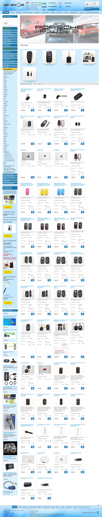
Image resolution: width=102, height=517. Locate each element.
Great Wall (6, 101)
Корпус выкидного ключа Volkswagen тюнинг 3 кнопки (26, 253)
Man (5, 119)
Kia (4, 113)
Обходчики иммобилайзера (10, 71)
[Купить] (32, 110)
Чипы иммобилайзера (10, 160)
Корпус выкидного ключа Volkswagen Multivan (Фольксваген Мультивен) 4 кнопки (28, 219)
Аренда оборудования (8, 183)
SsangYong (6, 145)
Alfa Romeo (6, 77)
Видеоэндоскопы (7, 42)
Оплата (12, 12)
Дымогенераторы (7, 33)
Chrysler (5, 91)
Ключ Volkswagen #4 (25, 362)
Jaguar (5, 110)
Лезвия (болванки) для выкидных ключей (9, 73)
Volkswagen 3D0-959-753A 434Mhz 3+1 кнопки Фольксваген (78, 89)
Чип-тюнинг (6, 37)
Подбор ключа (73, 12)
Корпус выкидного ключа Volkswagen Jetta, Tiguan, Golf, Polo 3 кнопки (61, 219)
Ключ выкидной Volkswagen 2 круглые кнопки (43, 253)
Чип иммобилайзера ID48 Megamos (44, 477)
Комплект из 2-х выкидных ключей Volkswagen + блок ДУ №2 (61, 320)
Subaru (5, 146)
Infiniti (5, 106)
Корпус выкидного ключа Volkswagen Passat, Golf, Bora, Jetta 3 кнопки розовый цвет (27, 184)
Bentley (5, 80)
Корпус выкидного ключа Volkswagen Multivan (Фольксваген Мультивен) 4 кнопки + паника (78, 184)
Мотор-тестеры (7, 31)
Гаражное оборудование (9, 35)
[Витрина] (95, 84)
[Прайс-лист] (97, 84)
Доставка (18, 12)
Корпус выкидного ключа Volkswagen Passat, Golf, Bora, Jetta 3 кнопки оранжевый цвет (43, 184)
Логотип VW (23, 149)
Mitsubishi (6, 127)
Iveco (5, 108)
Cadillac (5, 86)
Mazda (5, 122)
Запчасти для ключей (9, 159)
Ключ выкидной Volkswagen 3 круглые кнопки (60, 253)
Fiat (4, 98)
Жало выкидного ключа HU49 (43, 424)
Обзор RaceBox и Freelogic (8, 365)
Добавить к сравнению (26, 132)
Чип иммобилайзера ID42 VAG (27, 477)
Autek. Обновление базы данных (9, 472)
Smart (5, 143)
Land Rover (6, 115)
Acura (5, 75)
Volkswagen (6, 152)
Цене (35, 83)
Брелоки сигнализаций (8, 176)
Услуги (5, 179)
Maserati (6, 120)
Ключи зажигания (7, 69)
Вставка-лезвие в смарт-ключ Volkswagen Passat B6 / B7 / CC (27, 425)
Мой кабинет (88, 8)
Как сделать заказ (27, 12)
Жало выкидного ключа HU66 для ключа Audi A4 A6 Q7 (78, 425)
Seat (5, 139)
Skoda (5, 141)
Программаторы (7, 40)
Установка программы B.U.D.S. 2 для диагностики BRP (9, 457)
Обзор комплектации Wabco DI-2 (9, 386)
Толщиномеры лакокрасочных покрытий (9, 59)
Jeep (5, 112)
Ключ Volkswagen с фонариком (77, 319)
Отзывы (82, 12)
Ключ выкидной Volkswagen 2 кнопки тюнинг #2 (43, 320)
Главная (6, 12)
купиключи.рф (68, 2)
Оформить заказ (94, 5)
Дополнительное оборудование (7, 52)
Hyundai (5, 105)
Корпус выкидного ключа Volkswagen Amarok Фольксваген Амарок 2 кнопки (44, 219)
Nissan (5, 129)
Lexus (5, 117)
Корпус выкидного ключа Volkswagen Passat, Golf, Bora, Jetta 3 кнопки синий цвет (60, 184)
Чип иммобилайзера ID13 (76, 452)
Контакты (59, 12)
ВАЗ (5, 164)
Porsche (5, 134)
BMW (5, 82)
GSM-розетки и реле (8, 56)
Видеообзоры (7, 310)
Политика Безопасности (92, 12)
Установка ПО (45, 12)
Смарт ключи (7, 153)
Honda (5, 103)
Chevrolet (6, 89)
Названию (30, 83)
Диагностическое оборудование (7, 28)
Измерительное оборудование (7, 45)
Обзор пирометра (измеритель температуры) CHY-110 (9, 433)
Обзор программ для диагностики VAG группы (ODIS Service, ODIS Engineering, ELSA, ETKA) (10, 316)
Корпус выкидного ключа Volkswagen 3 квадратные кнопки (77, 253)
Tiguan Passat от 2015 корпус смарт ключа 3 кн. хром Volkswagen (27, 89)
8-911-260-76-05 (52, 2)
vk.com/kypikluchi (52, 6)
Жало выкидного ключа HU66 (60, 424)
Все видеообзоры (6, 494)
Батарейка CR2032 (41, 452)
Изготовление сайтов (86, 512)
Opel (5, 131)
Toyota (5, 150)
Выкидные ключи (8, 155)
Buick (5, 84)
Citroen (5, 93)
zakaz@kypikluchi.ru (51, 9)
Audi (5, 79)
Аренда (53, 12)
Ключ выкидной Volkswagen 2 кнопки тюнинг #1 (27, 320)
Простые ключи (8, 157)
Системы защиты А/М (8, 62)
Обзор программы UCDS (8, 491)
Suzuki (5, 148)
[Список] (93, 84)
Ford (5, 99)
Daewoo (5, 94)
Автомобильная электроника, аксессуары (9, 48)
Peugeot (5, 132)
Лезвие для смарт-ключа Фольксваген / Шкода (59, 89)
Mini (5, 126)
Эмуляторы (6, 64)
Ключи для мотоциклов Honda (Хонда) (9, 166)
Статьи (66, 12)
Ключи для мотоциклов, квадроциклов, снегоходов (10, 169)
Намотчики (5, 67)
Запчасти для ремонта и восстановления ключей (9, 172)
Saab (5, 138)
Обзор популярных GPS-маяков (9, 404)
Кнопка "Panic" (40, 362)
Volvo (5, 162)
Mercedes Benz (7, 124)
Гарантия (37, 12)
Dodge (5, 96)
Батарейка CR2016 (25, 452)
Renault (5, 136)
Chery (5, 87)
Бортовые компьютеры (8, 54)
